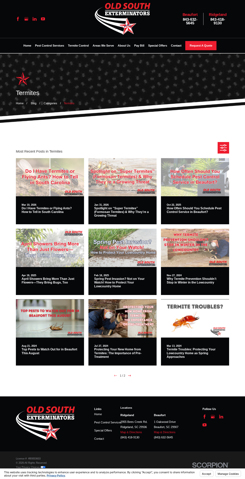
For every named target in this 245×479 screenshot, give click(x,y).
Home (98, 414)
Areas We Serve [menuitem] (103, 45)
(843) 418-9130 (129, 437)
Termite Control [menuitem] (78, 45)
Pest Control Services (108, 422)
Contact (99, 438)
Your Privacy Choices (28, 467)
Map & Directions (131, 432)
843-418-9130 (218, 19)
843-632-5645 (190, 19)
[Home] (122, 19)
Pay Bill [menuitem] (139, 45)
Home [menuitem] (27, 45)
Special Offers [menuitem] (157, 45)
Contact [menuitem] (176, 45)
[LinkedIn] (35, 19)
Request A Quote (201, 45)
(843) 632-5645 (163, 437)
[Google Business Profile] (26, 19)
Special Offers (103, 430)
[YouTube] (43, 19)
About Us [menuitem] (124, 45)
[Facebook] (18, 19)
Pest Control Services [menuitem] (49, 45)
